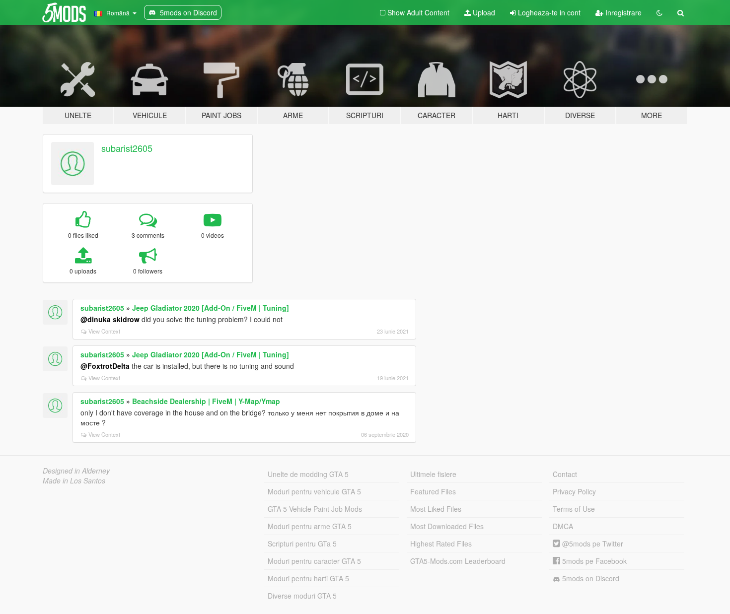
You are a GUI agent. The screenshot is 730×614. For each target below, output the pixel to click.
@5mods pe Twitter (591, 543)
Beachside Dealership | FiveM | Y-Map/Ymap (206, 401)
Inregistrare (622, 12)
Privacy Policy (574, 491)
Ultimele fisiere (433, 474)
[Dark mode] (659, 12)
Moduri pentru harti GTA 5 (308, 578)
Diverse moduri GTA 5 (302, 596)
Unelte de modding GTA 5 (308, 474)
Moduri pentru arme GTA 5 (310, 526)
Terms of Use (574, 509)
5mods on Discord (589, 578)
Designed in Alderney (76, 471)
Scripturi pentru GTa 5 (302, 543)
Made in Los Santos (74, 480)
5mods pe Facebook (593, 561)
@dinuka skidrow (110, 319)
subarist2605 (126, 147)
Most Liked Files (435, 509)
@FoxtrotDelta (105, 366)
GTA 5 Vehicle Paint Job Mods (315, 509)
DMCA (563, 526)
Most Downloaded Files (447, 526)
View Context (104, 331)
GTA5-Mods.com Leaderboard (458, 561)
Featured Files (433, 491)
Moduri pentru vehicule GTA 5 (314, 491)
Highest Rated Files (441, 543)
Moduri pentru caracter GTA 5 (314, 561)
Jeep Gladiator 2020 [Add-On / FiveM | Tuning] (210, 308)
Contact (565, 474)
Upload (483, 12)
